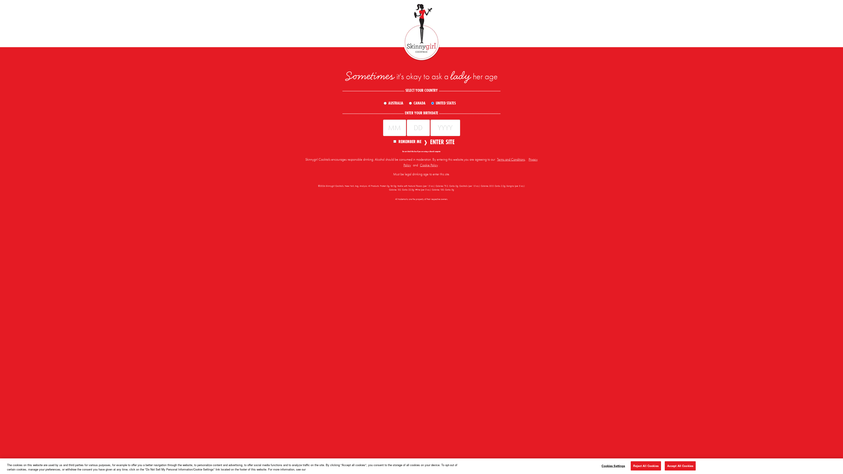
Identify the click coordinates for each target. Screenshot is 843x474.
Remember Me (409, 141)
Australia (395, 103)
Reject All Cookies (645, 466)
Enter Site (441, 142)
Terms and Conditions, (511, 160)
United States (446, 103)
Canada (419, 103)
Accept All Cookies (680, 466)
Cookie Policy (429, 165)
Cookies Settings (613, 466)
